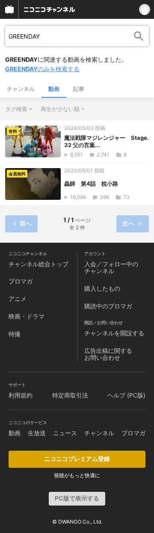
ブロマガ (21, 281)
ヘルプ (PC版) (126, 395)
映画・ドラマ (26, 316)
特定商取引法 (70, 395)
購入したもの (102, 288)
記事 (78, 88)
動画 (53, 88)
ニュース (65, 433)
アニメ (18, 298)
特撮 (15, 333)
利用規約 (21, 395)
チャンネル (21, 88)
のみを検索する (42, 68)
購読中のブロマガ (108, 306)
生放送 (37, 433)
